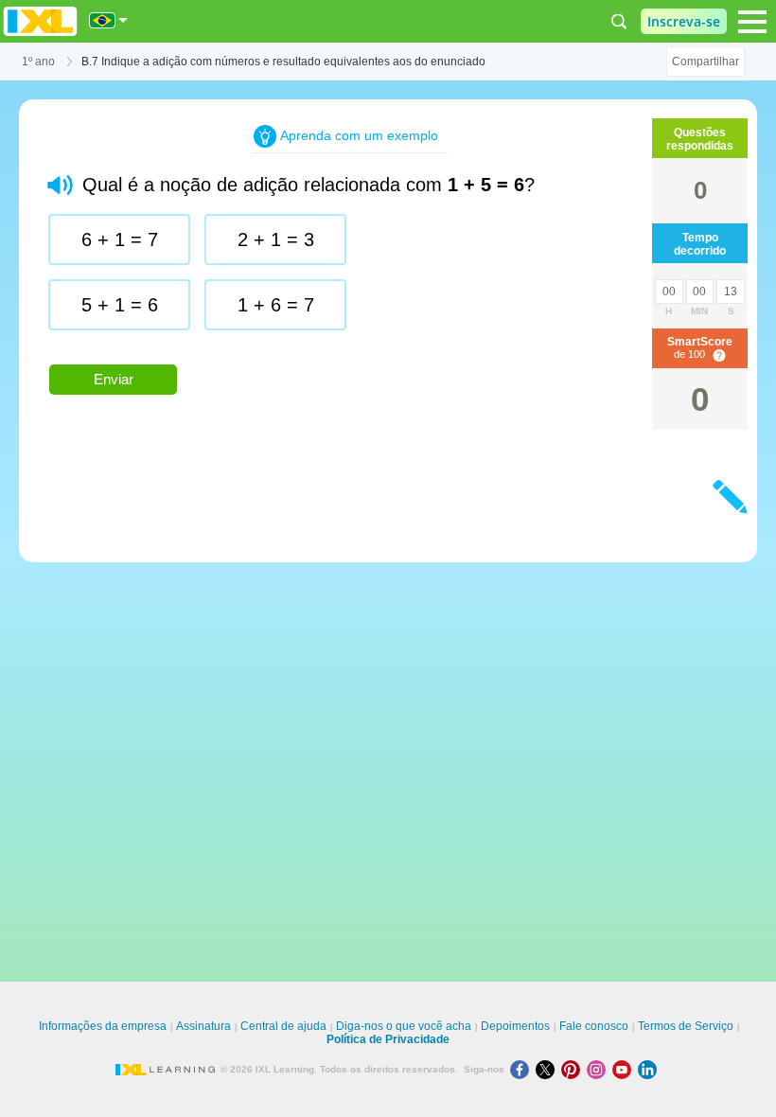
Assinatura (203, 1026)
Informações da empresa (103, 1026)
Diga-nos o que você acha (403, 1026)
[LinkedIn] (649, 1069)
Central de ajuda (283, 1026)
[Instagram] (599, 1069)
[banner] (40, 21)
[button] (60, 185)
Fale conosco (593, 1026)
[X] (548, 1069)
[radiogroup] (349, 279)
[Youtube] (625, 1069)
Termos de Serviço (685, 1026)
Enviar (113, 379)
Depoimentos (515, 1026)
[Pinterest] (574, 1069)
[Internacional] (109, 20)
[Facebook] (523, 1069)
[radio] (119, 239)
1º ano (38, 61)
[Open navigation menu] (752, 22)
